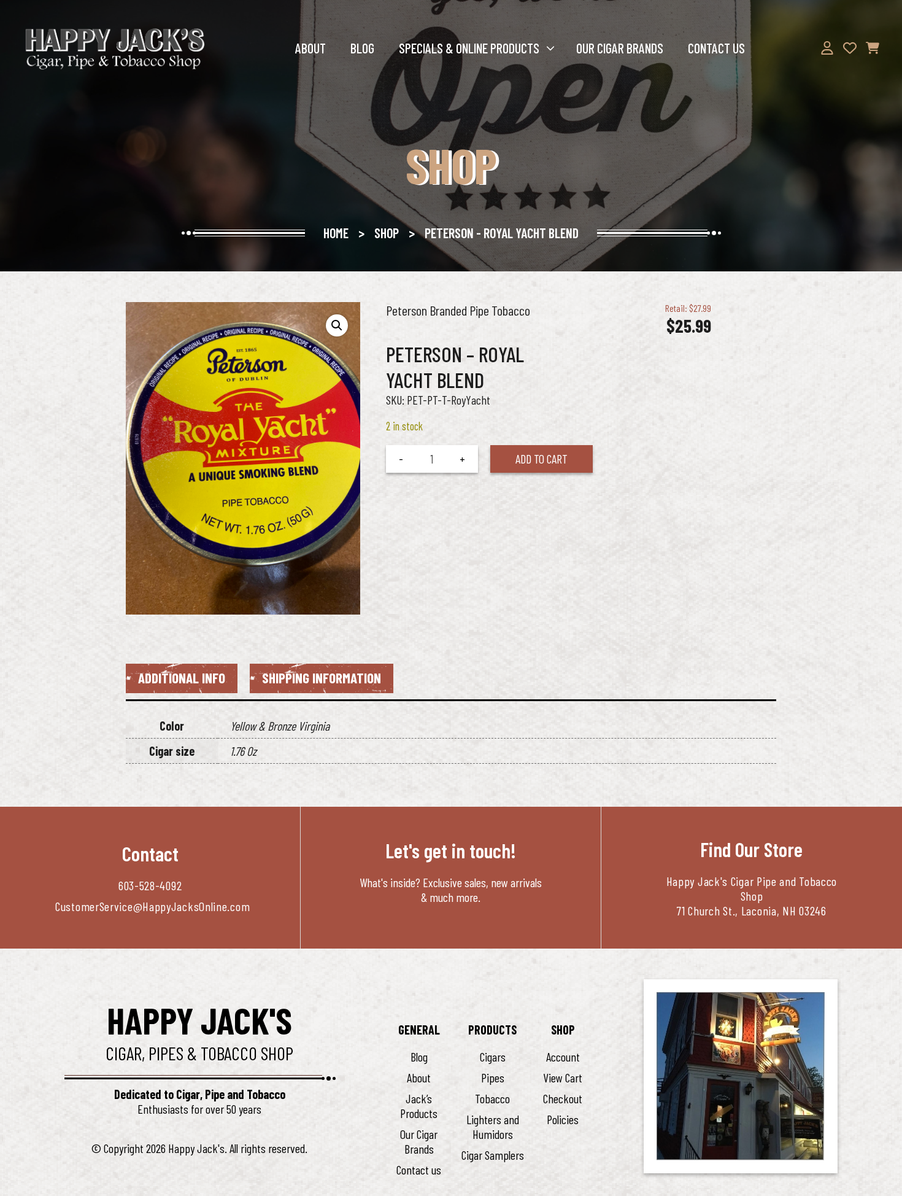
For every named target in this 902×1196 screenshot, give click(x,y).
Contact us (716, 48)
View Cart (562, 1077)
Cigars (493, 1056)
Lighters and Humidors (492, 1126)
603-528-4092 (150, 885)
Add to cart (541, 458)
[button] (337, 325)
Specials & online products (469, 48)
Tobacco (492, 1098)
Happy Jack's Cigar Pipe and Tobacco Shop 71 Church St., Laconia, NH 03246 (752, 896)
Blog (362, 48)
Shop (386, 233)
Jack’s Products (419, 1105)
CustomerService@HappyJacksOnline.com (152, 906)
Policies (563, 1119)
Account (563, 1056)
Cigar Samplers (492, 1154)
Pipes (492, 1077)
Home (336, 233)
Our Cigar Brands (619, 48)
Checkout (562, 1098)
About (310, 48)
